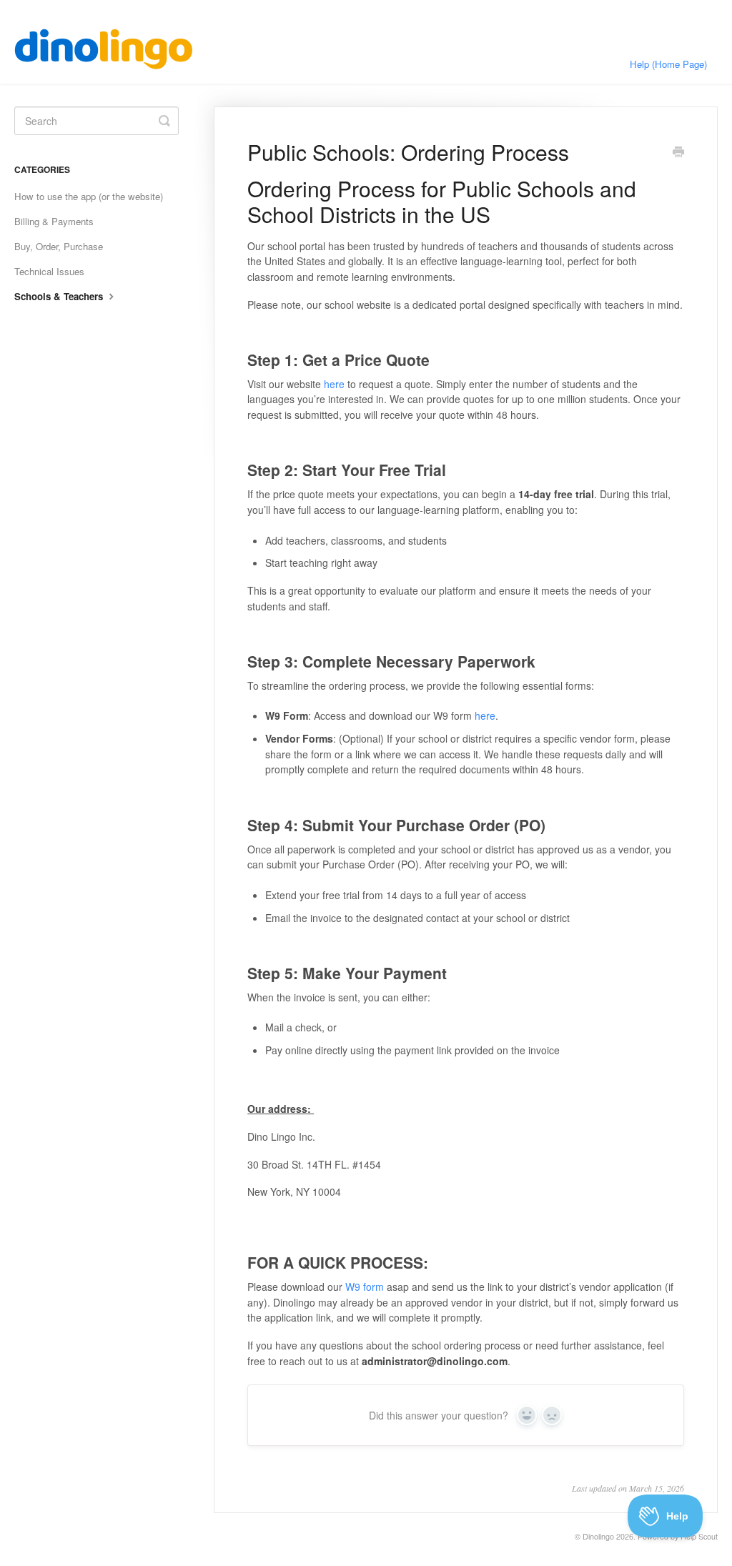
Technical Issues (49, 271)
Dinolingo (598, 1536)
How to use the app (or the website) (88, 196)
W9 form (364, 1286)
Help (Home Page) (668, 64)
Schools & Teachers (60, 296)
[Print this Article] (678, 153)
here (334, 384)
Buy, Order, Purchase (58, 246)
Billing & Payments (54, 221)
